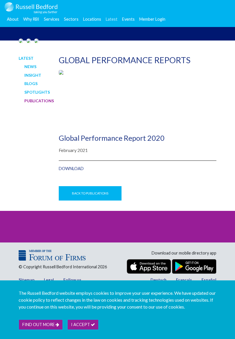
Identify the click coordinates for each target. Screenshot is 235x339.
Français (184, 279)
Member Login (152, 19)
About (13, 19)
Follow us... (73, 279)
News (30, 66)
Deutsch (158, 279)
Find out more (39, 324)
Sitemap (26, 279)
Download (71, 168)
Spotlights (37, 92)
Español (208, 279)
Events (128, 19)
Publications (39, 100)
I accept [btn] (81, 324)
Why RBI (31, 19)
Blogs (31, 83)
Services (51, 19)
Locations (92, 19)
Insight (32, 75)
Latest (111, 19)
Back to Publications (90, 193)
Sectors (71, 19)
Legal (49, 279)
